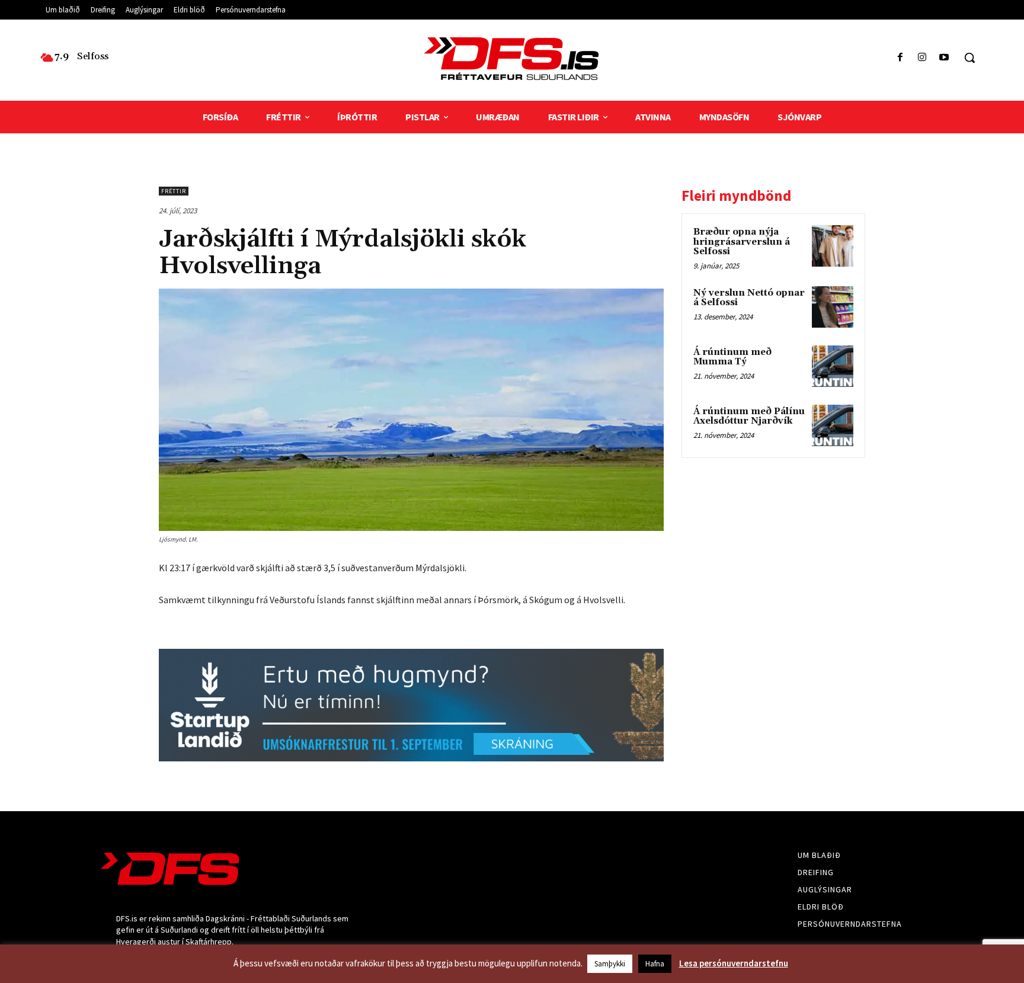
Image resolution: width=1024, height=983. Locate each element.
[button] (969, 57)
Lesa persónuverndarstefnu (733, 963)
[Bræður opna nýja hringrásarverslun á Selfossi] (832, 246)
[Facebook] (900, 58)
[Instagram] (922, 58)
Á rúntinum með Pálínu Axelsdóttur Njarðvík (749, 416)
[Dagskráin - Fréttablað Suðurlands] (512, 58)
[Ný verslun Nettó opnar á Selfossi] (832, 307)
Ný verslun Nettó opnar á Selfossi (749, 298)
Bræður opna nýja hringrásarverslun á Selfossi (741, 241)
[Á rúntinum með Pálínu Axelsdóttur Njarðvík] (832, 425)
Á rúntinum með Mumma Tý (732, 357)
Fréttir (173, 191)
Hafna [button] (654, 964)
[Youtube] (944, 58)
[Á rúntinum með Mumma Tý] (832, 366)
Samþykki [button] (609, 964)
